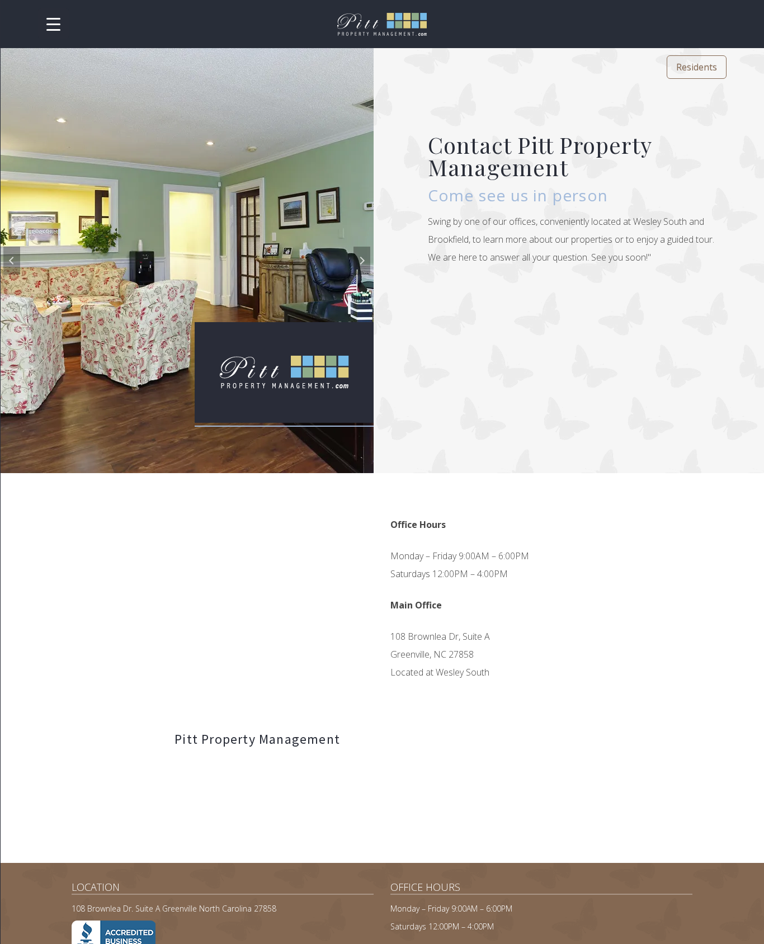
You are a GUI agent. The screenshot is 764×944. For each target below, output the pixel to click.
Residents (696, 67)
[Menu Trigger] (53, 23)
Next (361, 261)
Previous (11, 261)
